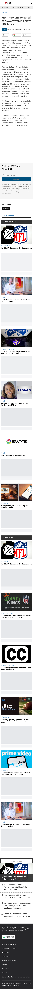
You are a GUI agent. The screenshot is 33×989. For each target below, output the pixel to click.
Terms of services (24, 184)
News (4, 29)
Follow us (17, 35)
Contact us (5, 969)
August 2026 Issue (17, 7)
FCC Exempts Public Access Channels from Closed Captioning (17, 896)
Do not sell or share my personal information (16, 977)
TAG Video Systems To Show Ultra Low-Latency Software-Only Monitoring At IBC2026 (17, 905)
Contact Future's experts (9, 948)
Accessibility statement (9, 960)
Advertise (5, 973)
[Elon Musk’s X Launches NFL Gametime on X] (16, 872)
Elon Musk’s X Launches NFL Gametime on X (15, 878)
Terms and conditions (9, 944)
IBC (29, 7)
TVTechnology (13, 29)
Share (6, 35)
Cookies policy (6, 956)
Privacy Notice (26, 186)
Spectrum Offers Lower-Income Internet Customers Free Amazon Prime (17, 916)
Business (4, 12)
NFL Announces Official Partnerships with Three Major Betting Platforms (15, 887)
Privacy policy (6, 952)
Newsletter (27, 35)
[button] (2, 3)
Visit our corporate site (16, 931)
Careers (4, 965)
